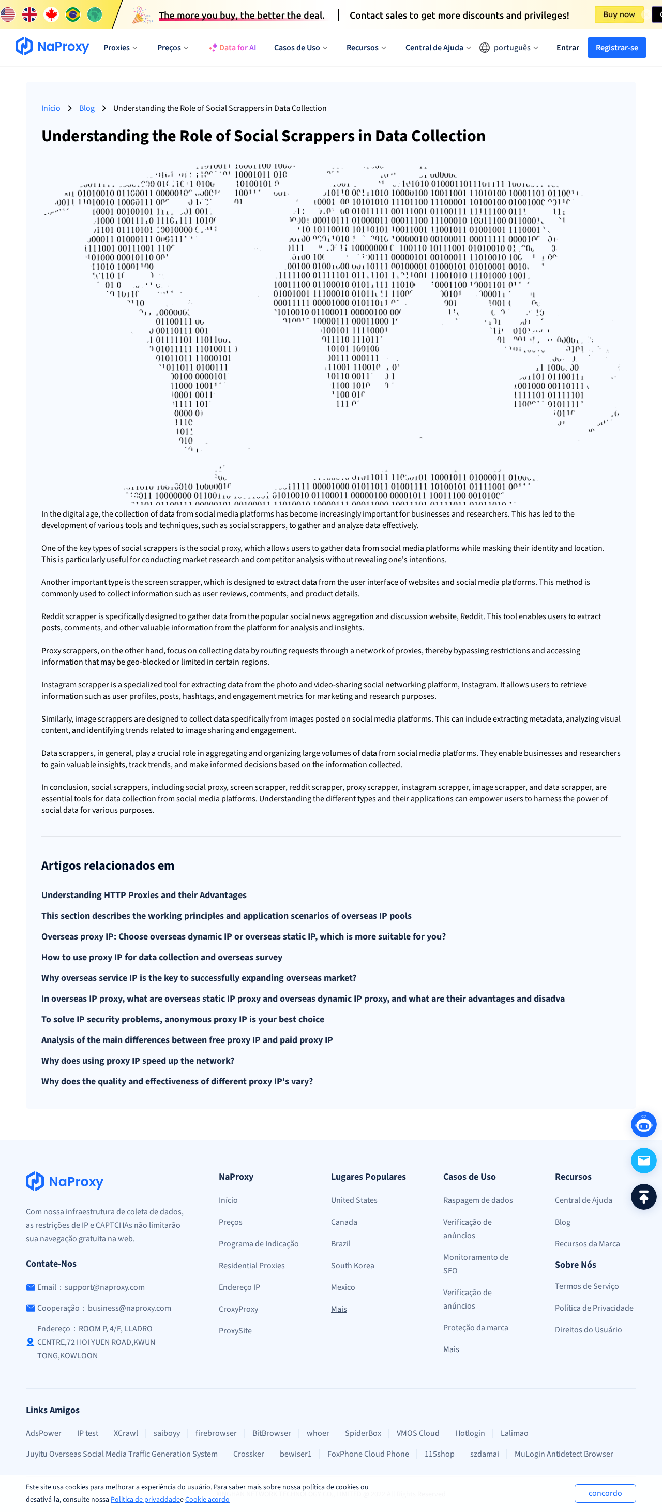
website (422, 582)
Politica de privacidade (145, 1499)
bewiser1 (296, 1454)
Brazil (341, 1244)
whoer (318, 1433)
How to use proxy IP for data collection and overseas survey (161, 957)
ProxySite (235, 1331)
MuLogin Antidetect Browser (564, 1454)
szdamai (484, 1454)
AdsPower (44, 1433)
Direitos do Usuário (588, 1329)
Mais (339, 1309)
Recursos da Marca (587, 1244)
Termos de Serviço (587, 1286)
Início (51, 108)
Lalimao (515, 1433)
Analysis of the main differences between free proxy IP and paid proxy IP (187, 1040)
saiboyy (167, 1433)
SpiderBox (363, 1433)
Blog (87, 108)
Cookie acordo (207, 1499)
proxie (407, 650)
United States (354, 1200)
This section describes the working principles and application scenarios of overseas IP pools (226, 916)
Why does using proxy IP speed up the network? (137, 1061)
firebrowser (216, 1433)
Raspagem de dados (478, 1200)
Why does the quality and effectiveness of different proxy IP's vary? (177, 1082)
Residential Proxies (252, 1265)
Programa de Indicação (259, 1244)
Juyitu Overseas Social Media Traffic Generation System (122, 1454)
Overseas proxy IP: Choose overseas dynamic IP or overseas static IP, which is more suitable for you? (243, 937)
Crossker (248, 1454)
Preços (231, 1222)
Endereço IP (239, 1287)
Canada (344, 1222)
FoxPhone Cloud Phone (368, 1454)
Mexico (343, 1287)
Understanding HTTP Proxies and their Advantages (144, 895)
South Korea (352, 1265)
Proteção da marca (475, 1327)
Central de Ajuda (583, 1200)
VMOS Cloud (418, 1433)
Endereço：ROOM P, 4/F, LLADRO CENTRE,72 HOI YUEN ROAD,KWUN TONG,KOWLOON (96, 1342)
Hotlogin (470, 1433)
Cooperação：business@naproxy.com (104, 1308)
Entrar (567, 47)
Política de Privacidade (594, 1308)
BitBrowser (271, 1433)
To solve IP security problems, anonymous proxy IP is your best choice (182, 1020)
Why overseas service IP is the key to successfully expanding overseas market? (198, 978)
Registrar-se (617, 47)
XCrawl (126, 1433)
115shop (440, 1454)
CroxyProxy (238, 1309)
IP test (87, 1433)
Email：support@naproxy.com (91, 1287)
